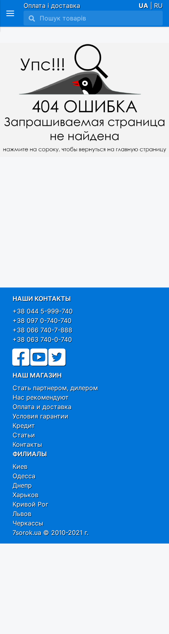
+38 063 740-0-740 (42, 339)
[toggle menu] (10, 13)
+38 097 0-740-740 (42, 320)
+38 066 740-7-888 (42, 330)
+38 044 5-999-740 (43, 311)
